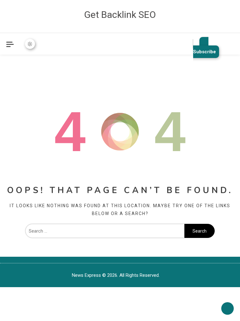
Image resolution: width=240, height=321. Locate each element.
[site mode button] (30, 44)
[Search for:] (104, 231)
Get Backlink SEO (120, 14)
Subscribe (204, 52)
